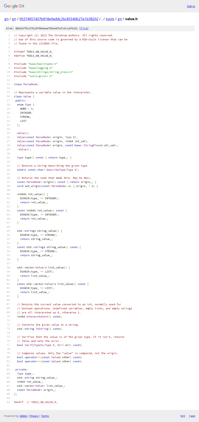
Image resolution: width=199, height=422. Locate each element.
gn (6, 18)
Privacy (34, 416)
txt (182, 416)
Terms (45, 416)
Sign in (191, 6)
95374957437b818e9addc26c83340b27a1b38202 (58, 18)
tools (110, 18)
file (84, 28)
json (192, 416)
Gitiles (23, 416)
